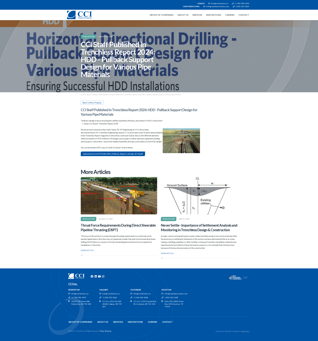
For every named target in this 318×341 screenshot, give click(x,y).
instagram (103, 276)
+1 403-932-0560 (109, 297)
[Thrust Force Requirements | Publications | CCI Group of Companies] (119, 195)
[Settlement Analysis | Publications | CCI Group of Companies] (199, 195)
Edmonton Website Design (227, 331)
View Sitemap (105, 331)
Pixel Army (245, 331)
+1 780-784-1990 (242, 3)
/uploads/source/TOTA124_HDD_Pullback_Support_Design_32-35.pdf (113, 154)
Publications (88, 36)
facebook (91, 276)
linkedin (95, 276)
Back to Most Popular (92, 103)
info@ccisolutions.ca (219, 3)
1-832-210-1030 (242, 6)
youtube (99, 276)
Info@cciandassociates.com (217, 6)
